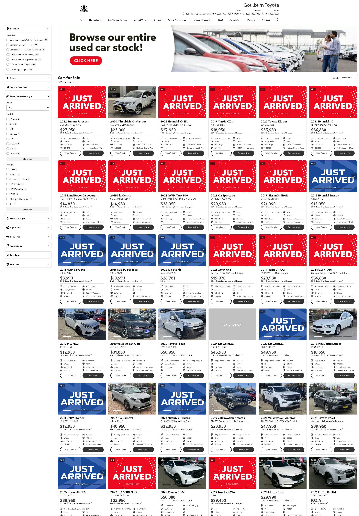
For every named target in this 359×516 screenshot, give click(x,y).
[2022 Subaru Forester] (82, 102)
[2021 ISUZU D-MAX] (333, 473)
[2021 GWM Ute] (232, 250)
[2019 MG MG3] (82, 324)
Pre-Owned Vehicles (117, 19)
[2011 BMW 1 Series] (82, 399)
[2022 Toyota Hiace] (182, 324)
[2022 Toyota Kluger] (283, 102)
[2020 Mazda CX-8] (283, 473)
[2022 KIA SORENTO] (132, 473)
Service (157, 19)
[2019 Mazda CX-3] (232, 102)
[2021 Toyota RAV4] (333, 399)
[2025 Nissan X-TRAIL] (82, 473)
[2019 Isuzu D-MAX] (283, 250)
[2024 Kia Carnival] (232, 324)
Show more (27, 159)
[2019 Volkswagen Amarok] (232, 399)
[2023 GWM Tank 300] (182, 176)
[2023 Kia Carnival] (283, 324)
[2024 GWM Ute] (333, 250)
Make (9, 102)
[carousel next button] (153, 102)
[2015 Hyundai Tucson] (333, 176)
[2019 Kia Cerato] (132, 176)
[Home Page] (84, 8)
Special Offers (141, 19)
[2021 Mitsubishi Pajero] (182, 399)
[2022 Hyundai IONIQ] (182, 102)
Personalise (235, 19)
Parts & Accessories (176, 19)
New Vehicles (95, 19)
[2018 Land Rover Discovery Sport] (82, 176)
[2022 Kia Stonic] (182, 250)
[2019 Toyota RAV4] (232, 473)
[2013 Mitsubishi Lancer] (333, 324)
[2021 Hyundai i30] (333, 102)
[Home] (81, 20)
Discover (251, 19)
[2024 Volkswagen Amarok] (283, 399)
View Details (70, 153)
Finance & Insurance (202, 19)
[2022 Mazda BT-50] (182, 473)
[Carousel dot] (117, 114)
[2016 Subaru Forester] (132, 250)
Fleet (220, 19)
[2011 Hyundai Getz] (82, 250)
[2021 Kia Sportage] (232, 176)
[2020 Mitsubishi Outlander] (132, 102)
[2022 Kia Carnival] (132, 399)
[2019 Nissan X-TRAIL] (283, 176)
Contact (266, 19)
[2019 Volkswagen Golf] (132, 324)
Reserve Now (93, 153)
